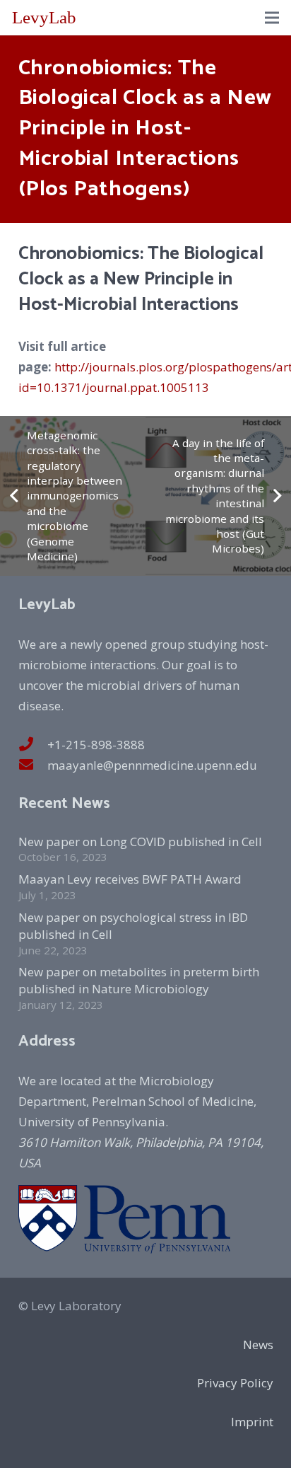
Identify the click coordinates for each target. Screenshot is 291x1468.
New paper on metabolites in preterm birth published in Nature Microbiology (138, 980)
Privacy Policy (235, 1383)
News (258, 1344)
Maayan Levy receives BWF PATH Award (130, 879)
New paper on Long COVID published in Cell (140, 841)
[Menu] (271, 17)
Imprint (252, 1422)
